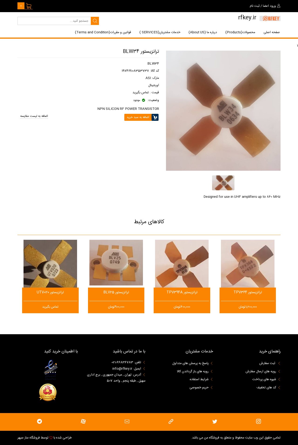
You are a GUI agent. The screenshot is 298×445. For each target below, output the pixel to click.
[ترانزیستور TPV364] (247, 266)
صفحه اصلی (272, 32)
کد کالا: (154, 71)
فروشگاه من (211, 438)
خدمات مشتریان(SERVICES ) (159, 32)
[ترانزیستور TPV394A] (182, 268)
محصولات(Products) (240, 32)
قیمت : (154, 92)
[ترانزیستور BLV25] (116, 262)
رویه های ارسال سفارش (261, 371)
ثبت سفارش (267, 363)
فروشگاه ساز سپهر (28, 438)
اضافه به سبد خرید (50, 286)
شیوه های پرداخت (264, 379)
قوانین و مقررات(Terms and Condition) (103, 32)
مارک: (155, 78)
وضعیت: (153, 100)
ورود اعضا (269, 6)
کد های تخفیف (266, 387)
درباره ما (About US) (203, 32)
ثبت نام (255, 6)
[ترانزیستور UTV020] (50, 270)
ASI (148, 78)
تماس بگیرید (140, 92)
